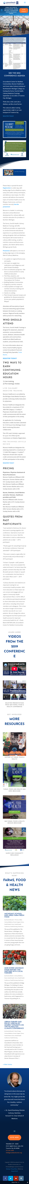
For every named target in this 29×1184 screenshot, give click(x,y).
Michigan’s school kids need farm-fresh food (14, 915)
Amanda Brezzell (9, 919)
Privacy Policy (14, 1169)
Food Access (21, 926)
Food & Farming (13, 926)
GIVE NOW (14, 1137)
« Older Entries (7, 1064)
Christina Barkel (9, 975)
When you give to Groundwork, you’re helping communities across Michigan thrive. (11, 10)
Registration (7, 188)
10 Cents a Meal (18, 919)
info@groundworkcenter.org (14, 1152)
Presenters (6, 251)
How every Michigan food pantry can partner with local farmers (14, 970)
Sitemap (8, 1169)
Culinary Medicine (8, 922)
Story (14, 1171)
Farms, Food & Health (9, 978)
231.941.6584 (10, 1150)
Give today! (23, 10)
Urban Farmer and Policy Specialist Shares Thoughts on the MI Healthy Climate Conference (14, 1025)
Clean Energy (18, 1031)
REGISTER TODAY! (8, 116)
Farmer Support (16, 922)
